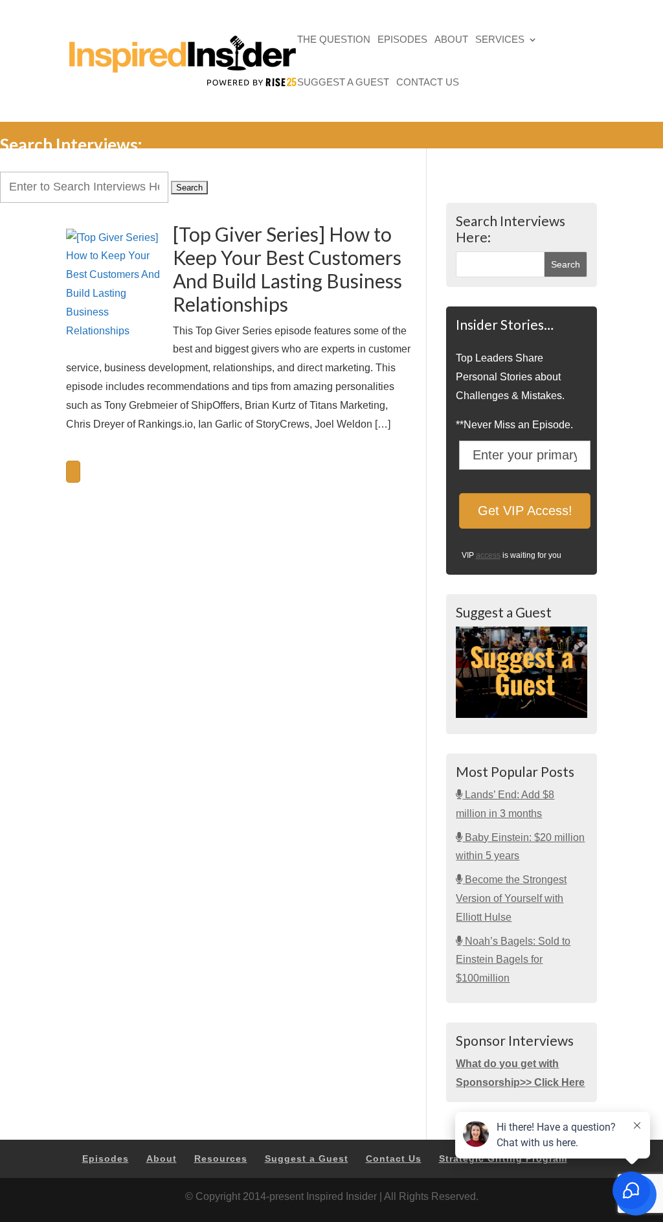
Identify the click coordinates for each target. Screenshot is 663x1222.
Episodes (402, 40)
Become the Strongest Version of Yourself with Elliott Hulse (511, 898)
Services (499, 40)
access (488, 555)
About (451, 40)
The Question (333, 40)
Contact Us (427, 83)
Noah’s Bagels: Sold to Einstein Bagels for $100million (513, 960)
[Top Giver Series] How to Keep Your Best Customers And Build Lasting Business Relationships (287, 269)
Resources (220, 1158)
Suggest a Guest (343, 83)
